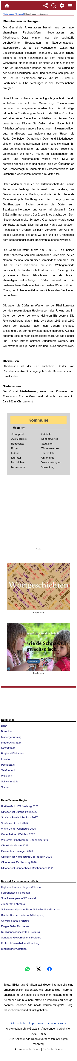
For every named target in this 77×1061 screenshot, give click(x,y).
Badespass (17, 443)
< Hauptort (17, 434)
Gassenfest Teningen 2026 (17, 851)
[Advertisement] (38, 514)
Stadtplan (47, 443)
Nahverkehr (18, 466)
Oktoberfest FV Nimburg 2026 (19, 862)
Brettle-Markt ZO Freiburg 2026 (19, 806)
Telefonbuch (8, 770)
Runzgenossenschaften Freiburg (20, 931)
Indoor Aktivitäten (11, 742)
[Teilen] (45, 5)
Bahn (4, 725)
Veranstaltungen (51, 462)
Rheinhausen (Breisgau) (13, 14)
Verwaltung (47, 466)
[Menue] (70, 5)
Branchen (7, 731)
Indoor (15, 452)
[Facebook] (49, 969)
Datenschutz (17, 1023)
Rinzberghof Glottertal (14, 948)
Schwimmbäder (10, 781)
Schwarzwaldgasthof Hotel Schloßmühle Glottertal (30, 909)
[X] (38, 969)
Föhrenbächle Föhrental (15, 892)
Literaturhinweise (57, 1023)
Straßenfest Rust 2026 (14, 823)
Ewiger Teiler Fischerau (15, 926)
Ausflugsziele (19, 438)
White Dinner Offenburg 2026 (18, 828)
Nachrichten (18, 462)
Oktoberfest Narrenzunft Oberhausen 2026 (26, 856)
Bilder (14, 448)
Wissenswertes (50, 448)
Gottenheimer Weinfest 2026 (18, 834)
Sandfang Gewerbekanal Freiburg (21, 937)
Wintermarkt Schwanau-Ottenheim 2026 (25, 839)
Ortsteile (46, 434)
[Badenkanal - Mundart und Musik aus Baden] (38, 647)
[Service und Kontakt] (62, 5)
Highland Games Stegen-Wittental (21, 887)
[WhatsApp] (27, 969)
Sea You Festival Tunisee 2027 (19, 817)
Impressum (36, 1023)
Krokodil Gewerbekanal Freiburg (20, 943)
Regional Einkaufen (12, 753)
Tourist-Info (48, 452)
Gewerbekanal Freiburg (15, 920)
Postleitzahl (8, 764)
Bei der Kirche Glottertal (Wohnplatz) (22, 915)
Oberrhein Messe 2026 (14, 845)
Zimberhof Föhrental (13, 903)
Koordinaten (8, 747)
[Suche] (54, 5)
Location (6, 759)
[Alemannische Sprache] (38, 586)
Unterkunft (47, 457)
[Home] (7, 5)
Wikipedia (7, 775)
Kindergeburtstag (11, 736)
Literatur (16, 457)
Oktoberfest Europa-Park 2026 (19, 811)
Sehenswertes (49, 438)
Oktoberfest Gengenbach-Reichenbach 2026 (27, 867)
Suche (5, 787)
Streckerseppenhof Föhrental (18, 898)
